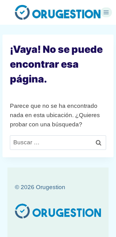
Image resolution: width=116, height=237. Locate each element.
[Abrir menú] (106, 12)
